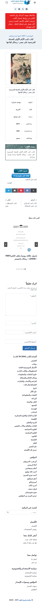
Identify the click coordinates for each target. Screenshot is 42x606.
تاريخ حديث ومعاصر (15, 36)
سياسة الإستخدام (31, 573)
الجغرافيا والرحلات (30, 385)
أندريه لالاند (33, 485)
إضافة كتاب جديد (31, 540)
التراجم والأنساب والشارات (27, 381)
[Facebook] (26, 9)
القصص (34, 361)
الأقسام (34, 526)
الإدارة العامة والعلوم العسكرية (26, 416)
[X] (22, 9)
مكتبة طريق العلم (25, 600)
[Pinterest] (19, 9)
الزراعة (34, 398)
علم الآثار (33, 392)
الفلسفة (34, 440)
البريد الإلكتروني (30, 332)
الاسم (33, 323)
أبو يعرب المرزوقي (30, 461)
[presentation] (21, 237)
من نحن (34, 562)
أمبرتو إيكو (33, 482)
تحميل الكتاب (22, 171)
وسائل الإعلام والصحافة (28, 378)
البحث (9, 183)
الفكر (35, 443)
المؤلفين (34, 589)
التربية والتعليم (32, 422)
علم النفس (33, 446)
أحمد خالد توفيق (31, 472)
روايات (34, 364)
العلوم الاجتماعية (31, 429)
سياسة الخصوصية (31, 576)
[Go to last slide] (36, 244)
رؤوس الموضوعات (30, 529)
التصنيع (34, 405)
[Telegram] (15, 9)
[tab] (25, 269)
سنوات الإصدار (32, 586)
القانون (34, 436)
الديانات (34, 412)
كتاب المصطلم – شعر (11, 203)
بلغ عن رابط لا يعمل (30, 543)
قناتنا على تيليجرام (22, 176)
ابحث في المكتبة (31, 179)
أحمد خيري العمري (30, 475)
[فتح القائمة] (35, 2)
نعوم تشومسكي (31, 492)
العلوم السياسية (31, 433)
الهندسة (34, 409)
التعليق (33, 296)
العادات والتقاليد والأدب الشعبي (25, 426)
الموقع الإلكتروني (30, 342)
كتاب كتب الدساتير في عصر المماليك (30, 203)
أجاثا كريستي (32, 465)
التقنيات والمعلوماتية (29, 395)
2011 (23, 36)
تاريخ (35, 388)
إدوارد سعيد (32, 489)
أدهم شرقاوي (32, 479)
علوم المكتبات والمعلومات (27, 374)
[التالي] (5, 244)
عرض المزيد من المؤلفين (28, 496)
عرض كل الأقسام (30, 450)
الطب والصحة (32, 402)
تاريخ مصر (30, 36)
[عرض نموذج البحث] (6, 2)
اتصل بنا (34, 559)
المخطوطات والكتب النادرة (27, 371)
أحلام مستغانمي (31, 468)
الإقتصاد (34, 419)
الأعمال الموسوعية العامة (28, 367)
